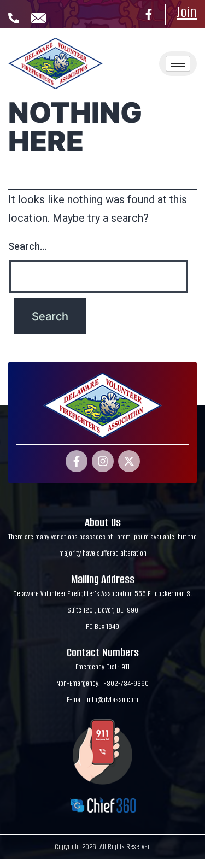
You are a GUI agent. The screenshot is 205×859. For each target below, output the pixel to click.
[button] (134, 47)
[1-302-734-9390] (13, 18)
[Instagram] (103, 461)
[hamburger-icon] (178, 64)
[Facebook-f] (148, 14)
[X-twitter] (129, 461)
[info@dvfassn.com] (38, 18)
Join (187, 12)
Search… (27, 246)
